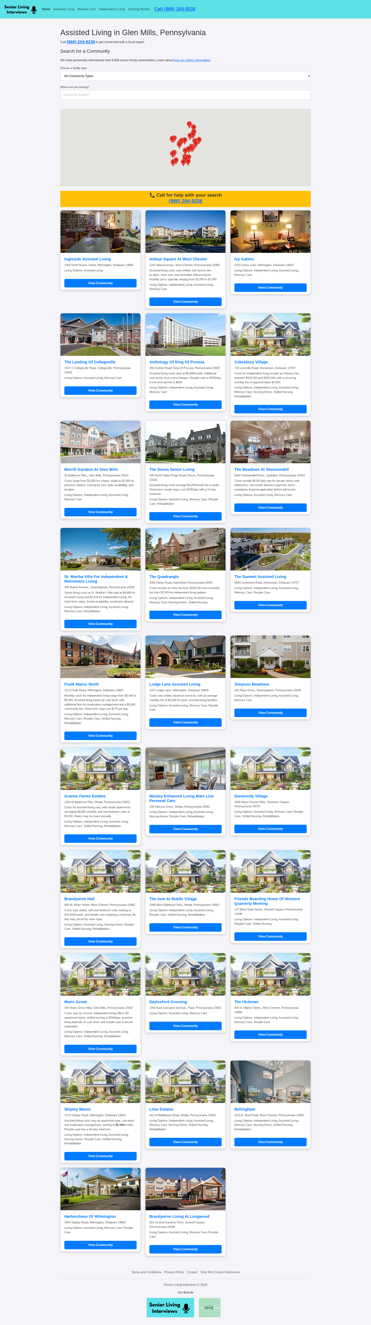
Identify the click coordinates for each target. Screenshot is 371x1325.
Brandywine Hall (79, 899)
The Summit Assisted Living (260, 577)
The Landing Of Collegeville (90, 362)
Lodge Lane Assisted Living (174, 684)
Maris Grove (75, 1002)
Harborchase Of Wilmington (90, 1216)
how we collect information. (192, 60)
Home (46, 9)
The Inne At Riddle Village (173, 899)
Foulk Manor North (81, 684)
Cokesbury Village (251, 362)
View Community (100, 283)
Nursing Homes (139, 9)
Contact (192, 1272)
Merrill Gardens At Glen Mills (91, 469)
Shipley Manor (77, 1109)
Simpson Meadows (251, 684)
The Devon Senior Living (172, 469)
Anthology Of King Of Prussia (176, 362)
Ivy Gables (244, 259)
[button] (183, 162)
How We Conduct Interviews (220, 1272)
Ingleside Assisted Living (87, 259)
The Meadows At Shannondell (261, 469)
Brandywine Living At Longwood (179, 1216)
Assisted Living (63, 9)
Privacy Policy (174, 1272)
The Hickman (246, 1002)
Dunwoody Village (251, 796)
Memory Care (86, 9)
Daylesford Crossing (168, 1002)
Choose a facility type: (73, 68)
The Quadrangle (164, 577)
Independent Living (112, 9)
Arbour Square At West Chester (178, 259)
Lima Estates (161, 1109)
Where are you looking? (74, 86)
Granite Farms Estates (85, 796)
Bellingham (244, 1109)
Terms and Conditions (146, 1272)
